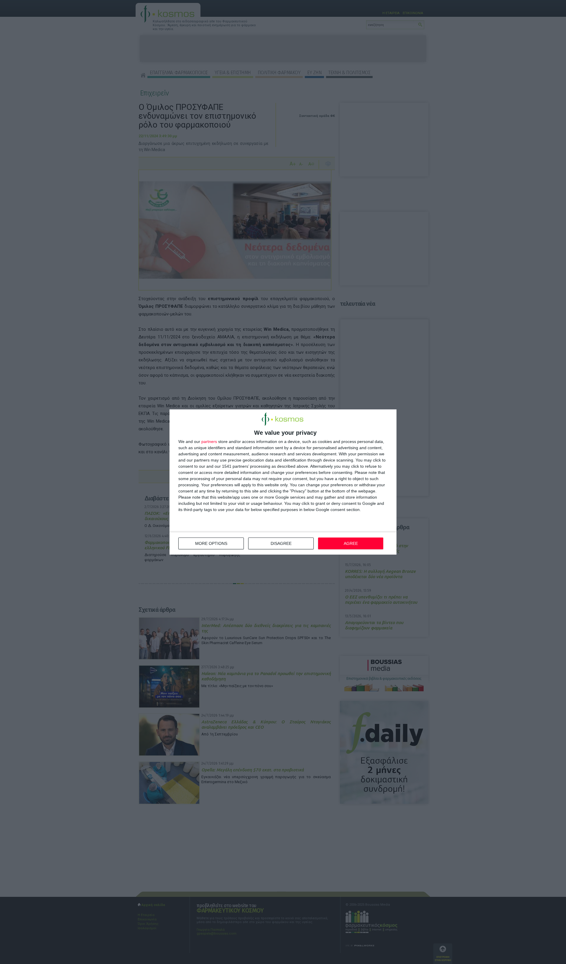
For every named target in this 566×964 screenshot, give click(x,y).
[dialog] (283, 482)
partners (209, 441)
